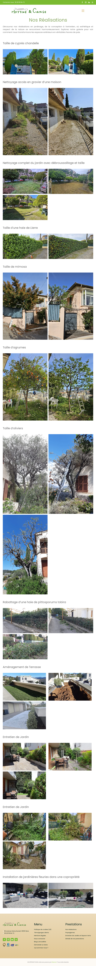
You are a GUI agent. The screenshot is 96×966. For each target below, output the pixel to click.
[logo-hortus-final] (29, 8)
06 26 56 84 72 (9, 933)
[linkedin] (89, 2)
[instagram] (85, 2)
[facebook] (82, 2)
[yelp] (92, 2)
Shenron (54, 962)
